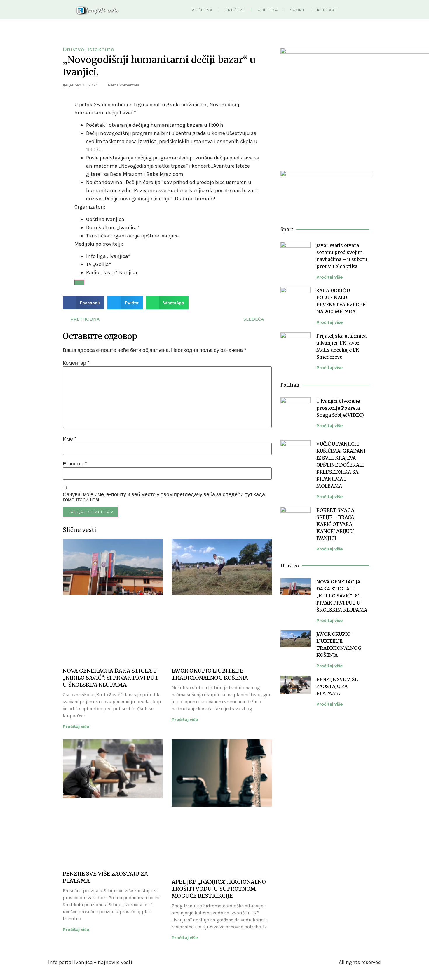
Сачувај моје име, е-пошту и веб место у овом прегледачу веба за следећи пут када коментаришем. (164, 497)
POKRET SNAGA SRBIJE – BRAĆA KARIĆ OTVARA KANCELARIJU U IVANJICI (335, 524)
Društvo (235, 10)
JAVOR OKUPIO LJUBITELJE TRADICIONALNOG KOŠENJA (210, 674)
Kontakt (327, 10)
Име (69, 439)
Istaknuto (101, 49)
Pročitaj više (76, 726)
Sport (297, 10)
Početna (202, 10)
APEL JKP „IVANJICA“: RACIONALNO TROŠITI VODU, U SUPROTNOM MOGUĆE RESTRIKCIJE (219, 888)
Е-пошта (75, 463)
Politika (268, 10)
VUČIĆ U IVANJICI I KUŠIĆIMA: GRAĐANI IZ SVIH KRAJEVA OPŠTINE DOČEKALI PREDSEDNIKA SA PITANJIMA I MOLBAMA (340, 465)
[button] (83, 302)
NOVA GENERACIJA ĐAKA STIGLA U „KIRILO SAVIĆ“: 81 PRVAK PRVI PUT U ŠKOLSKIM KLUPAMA (110, 677)
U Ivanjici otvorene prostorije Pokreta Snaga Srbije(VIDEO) (340, 408)
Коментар (76, 363)
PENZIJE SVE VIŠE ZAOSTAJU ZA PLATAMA (337, 686)
